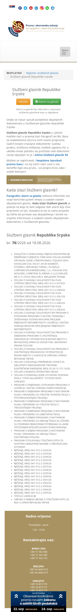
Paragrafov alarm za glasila (24, 196)
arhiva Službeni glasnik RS (51, 155)
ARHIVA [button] (23, 101)
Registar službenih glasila (42, 73)
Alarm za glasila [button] (48, 101)
